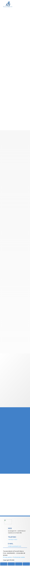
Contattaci (8, 118)
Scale (15, 27)
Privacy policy (7, 557)
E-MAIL (10, 544)
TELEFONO (12, 537)
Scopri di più (15, 33)
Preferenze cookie (19, 557)
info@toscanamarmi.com (14, 546)
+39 (12, 539)
